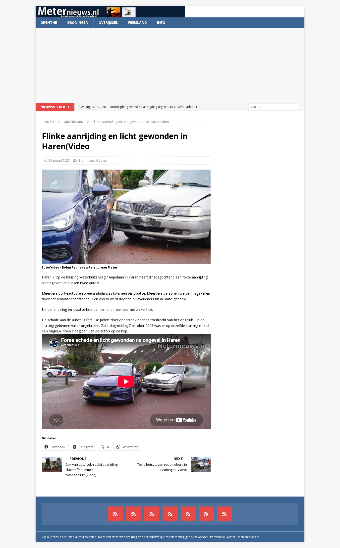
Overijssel (108, 22)
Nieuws (101, 160)
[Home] (170, 513)
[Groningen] (151, 513)
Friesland (137, 22)
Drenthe (49, 22)
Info (161, 22)
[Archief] (115, 513)
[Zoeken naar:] (273, 106)
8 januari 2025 (59, 160)
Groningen (77, 22)
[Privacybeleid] (206, 513)
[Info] (188, 513)
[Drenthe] (133, 513)
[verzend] (224, 513)
